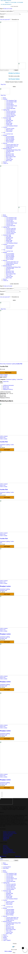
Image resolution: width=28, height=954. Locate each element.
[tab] (8, 385)
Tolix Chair (8, 158)
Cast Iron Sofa (9, 103)
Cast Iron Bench (10, 104)
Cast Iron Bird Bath (10, 108)
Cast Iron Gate (9, 134)
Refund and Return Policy (9, 852)
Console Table (9, 159)
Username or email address (7, 11)
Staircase (5, 840)
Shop (4, 363)
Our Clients (5, 847)
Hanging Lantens (5, 586)
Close (1, 859)
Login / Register (7, 940)
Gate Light (8, 119)
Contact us (5, 853)
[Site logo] (9, 68)
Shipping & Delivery (8, 851)
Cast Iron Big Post (10, 113)
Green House (9, 131)
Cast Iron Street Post (11, 112)
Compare (5, 939)
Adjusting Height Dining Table (13, 150)
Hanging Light (9, 120)
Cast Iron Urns (9, 107)
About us (5, 845)
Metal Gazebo (9, 129)
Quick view (3, 437)
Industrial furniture (7, 836)
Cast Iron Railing (10, 136)
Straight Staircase (10, 147)
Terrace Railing (9, 142)
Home (1, 363)
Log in (2, 16)
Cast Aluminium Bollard (11, 125)
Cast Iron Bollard (10, 116)
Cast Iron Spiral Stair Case (12, 144)
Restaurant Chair (10, 155)
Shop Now (3, 84)
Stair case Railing (10, 139)
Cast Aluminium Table (11, 101)
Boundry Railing (10, 138)
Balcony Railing (10, 140)
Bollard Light (9, 123)
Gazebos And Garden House (10, 833)
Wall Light (8, 121)
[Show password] (20, 14)
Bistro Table (9, 160)
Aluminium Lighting (11, 363)
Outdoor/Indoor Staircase (12, 146)
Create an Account (7, 8)
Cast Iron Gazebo (10, 128)
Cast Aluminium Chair (11, 100)
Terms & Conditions (8, 849)
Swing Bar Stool (10, 151)
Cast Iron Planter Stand (11, 105)
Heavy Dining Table (11, 156)
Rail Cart (8, 152)
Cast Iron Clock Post (11, 115)
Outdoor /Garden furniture (9, 831)
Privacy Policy (6, 848)
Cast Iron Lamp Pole (11, 111)
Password (2, 14)
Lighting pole (6, 837)
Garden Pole (9, 124)
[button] (15, 792)
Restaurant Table (10, 154)
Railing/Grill (6, 838)
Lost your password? (5, 19)
